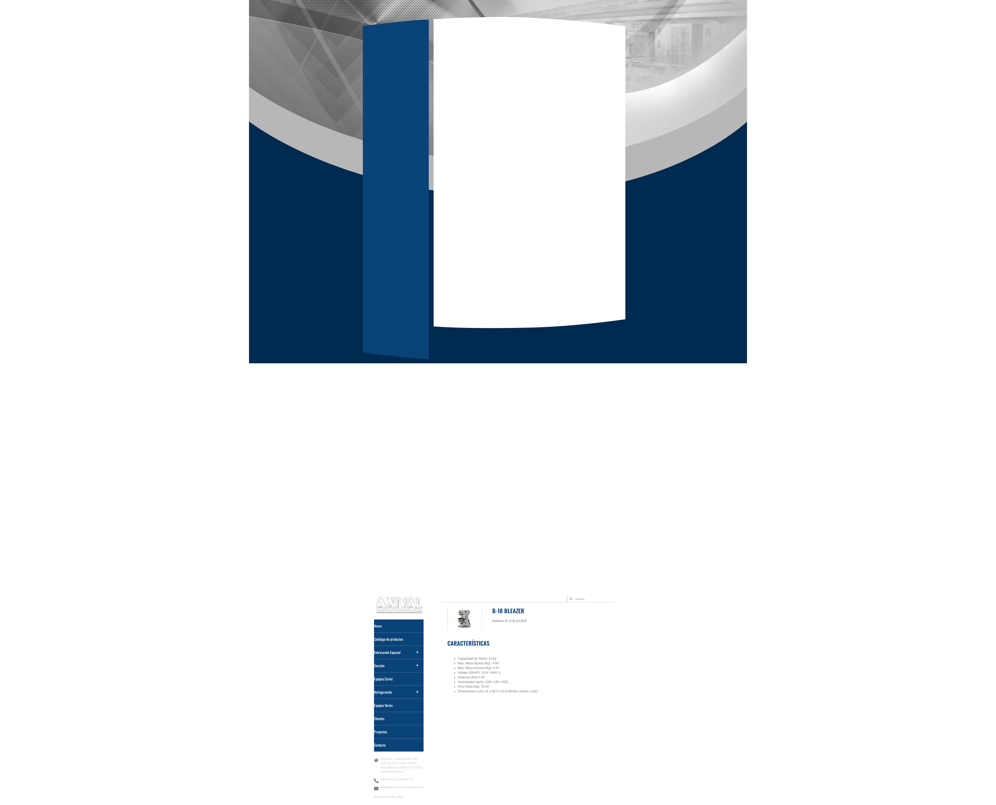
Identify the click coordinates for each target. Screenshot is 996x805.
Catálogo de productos (388, 639)
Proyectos (380, 731)
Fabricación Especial (387, 652)
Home (378, 626)
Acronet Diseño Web (389, 797)
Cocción (379, 665)
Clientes (379, 718)
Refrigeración (383, 692)
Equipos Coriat (383, 678)
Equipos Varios (383, 705)
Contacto (380, 745)
